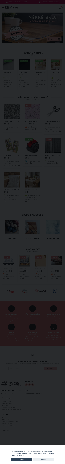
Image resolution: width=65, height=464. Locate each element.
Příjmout (21, 459)
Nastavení (43, 459)
